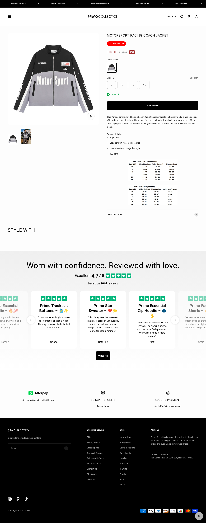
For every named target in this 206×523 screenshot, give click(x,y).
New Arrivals (125, 437)
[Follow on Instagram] (10, 499)
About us (91, 479)
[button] (31, 320)
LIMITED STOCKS (16, 4)
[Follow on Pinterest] (18, 499)
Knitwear (124, 463)
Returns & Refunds (95, 458)
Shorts (123, 474)
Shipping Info (93, 448)
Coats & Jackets (127, 448)
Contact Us (92, 469)
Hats (122, 479)
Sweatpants (125, 453)
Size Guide (92, 474)
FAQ (88, 437)
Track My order (94, 463)
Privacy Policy (93, 442)
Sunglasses (125, 442)
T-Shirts (123, 469)
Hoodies (123, 458)
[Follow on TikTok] (26, 499)
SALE (122, 484)
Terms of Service (95, 453)
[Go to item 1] (13, 139)
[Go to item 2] (26, 137)
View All (103, 355)
